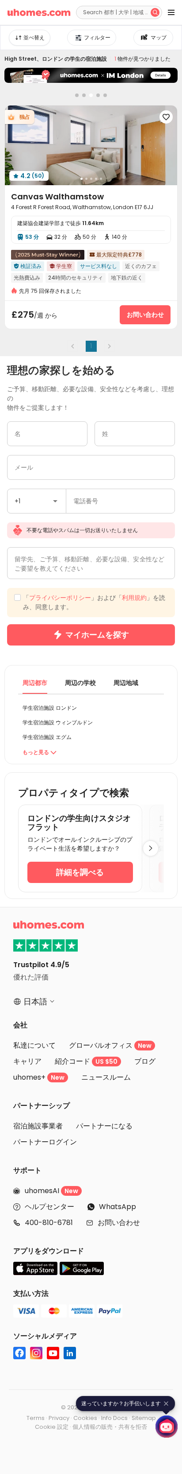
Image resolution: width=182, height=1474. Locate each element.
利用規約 (134, 597)
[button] (55, 501)
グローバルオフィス (110, 1045)
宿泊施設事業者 (38, 1126)
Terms (36, 1418)
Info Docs (114, 1418)
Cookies (85, 1418)
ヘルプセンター (49, 1207)
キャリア (27, 1061)
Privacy (59, 1418)
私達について (34, 1045)
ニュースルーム (106, 1077)
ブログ (144, 1061)
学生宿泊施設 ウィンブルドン (58, 722)
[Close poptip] (166, 1403)
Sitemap (144, 1418)
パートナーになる (104, 1126)
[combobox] (36, 501)
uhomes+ (38, 1077)
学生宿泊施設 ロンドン (50, 708)
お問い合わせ (119, 1222)
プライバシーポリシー (60, 597)
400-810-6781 (49, 1222)
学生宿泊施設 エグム (47, 737)
